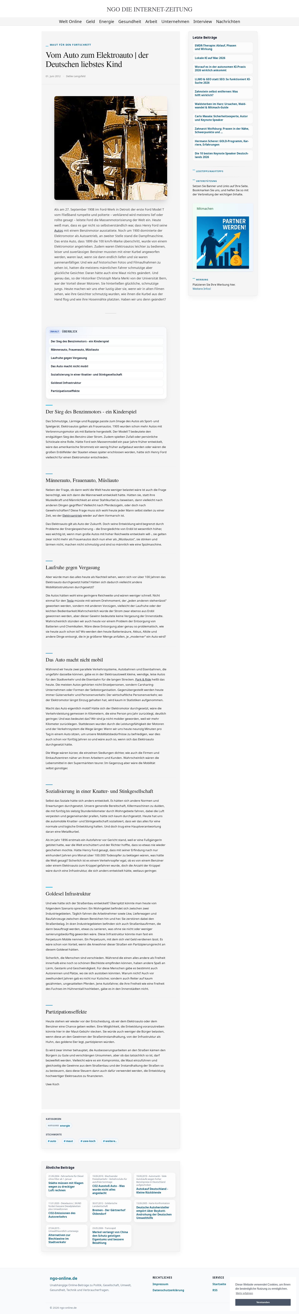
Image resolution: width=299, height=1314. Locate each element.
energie (106, 21)
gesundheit (129, 21)
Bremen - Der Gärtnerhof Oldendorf (108, 1212)
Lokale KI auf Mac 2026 (210, 58)
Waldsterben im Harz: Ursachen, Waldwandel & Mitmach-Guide (220, 105)
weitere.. (111, 1141)
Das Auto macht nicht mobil (69, 366)
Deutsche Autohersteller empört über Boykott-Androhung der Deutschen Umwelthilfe (154, 1213)
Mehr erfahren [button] (244, 1293)
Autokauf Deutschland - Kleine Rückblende (152, 1190)
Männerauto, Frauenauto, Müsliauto (75, 349)
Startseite (219, 1284)
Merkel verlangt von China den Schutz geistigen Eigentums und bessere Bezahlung (110, 1237)
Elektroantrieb (72, 515)
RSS (215, 1290)
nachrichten (228, 21)
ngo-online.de (63, 1278)
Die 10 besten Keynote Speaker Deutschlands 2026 (221, 155)
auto (53, 1141)
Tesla (70, 601)
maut (69, 1141)
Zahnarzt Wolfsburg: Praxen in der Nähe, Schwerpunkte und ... (222, 130)
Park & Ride (143, 679)
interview (202, 21)
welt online (70, 21)
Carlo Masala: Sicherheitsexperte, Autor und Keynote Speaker (221, 118)
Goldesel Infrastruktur (66, 383)
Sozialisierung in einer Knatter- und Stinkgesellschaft (86, 374)
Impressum (160, 1284)
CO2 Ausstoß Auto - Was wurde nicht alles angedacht (108, 1189)
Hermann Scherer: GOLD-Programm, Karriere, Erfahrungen (222, 142)
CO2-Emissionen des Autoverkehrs (61, 1215)
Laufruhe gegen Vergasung (69, 358)
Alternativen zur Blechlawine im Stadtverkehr (59, 1238)
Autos (58, 230)
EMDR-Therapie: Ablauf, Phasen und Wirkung (215, 47)
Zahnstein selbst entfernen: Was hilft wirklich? (216, 93)
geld (90, 21)
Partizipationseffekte (65, 391)
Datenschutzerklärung (168, 1290)
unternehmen (175, 21)
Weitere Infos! (202, 289)
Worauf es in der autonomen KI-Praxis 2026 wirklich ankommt (220, 68)
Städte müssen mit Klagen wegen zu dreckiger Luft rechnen (65, 1186)
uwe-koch (89, 1141)
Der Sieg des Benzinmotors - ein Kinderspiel (80, 341)
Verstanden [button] (263, 1302)
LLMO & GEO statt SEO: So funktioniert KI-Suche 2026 (223, 81)
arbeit (151, 21)
